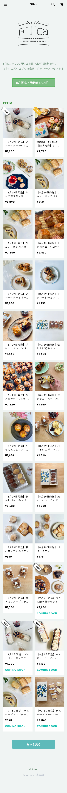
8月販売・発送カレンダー (33, 83)
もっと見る (33, 744)
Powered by (29, 775)
